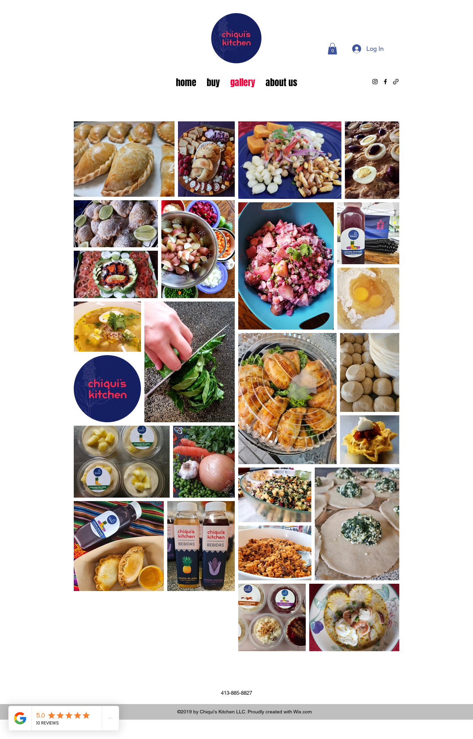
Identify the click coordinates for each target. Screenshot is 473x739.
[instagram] (375, 81)
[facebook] (385, 81)
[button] (332, 48)
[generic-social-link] (395, 81)
